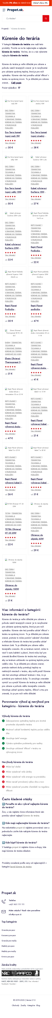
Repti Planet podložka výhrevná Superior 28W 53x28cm (40, 307)
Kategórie (31, 1005)
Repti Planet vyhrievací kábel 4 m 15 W (39, 422)
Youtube (12, 984)
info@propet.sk (15, 914)
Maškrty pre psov (8, 946)
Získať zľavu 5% (40, 2)
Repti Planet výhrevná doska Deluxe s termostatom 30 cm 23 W (12, 425)
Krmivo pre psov (8, 956)
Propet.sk (15, 10)
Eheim (7, 342)
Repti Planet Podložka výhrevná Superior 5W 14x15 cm (40, 249)
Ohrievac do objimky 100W (12, 587)
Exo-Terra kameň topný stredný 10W (39, 134)
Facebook (5, 984)
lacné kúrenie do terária (21, 866)
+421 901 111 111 (16, 904)
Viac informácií (10, 143)
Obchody (15, 1005)
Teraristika (10, 113)
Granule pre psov (8, 930)
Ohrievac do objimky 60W (37, 537)
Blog (38, 1005)
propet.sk (20, 827)
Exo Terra (9, 110)
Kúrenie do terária (18, 28)
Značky (23, 1005)
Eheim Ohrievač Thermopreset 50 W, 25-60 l (13, 360)
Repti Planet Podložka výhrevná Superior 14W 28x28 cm (14, 307)
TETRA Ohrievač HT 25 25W (13, 531)
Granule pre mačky (9, 940)
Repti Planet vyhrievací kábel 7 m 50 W (39, 481)
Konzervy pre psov (9, 935)
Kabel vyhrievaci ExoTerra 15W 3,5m (39, 190)
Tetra (7, 513)
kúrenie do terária (31, 815)
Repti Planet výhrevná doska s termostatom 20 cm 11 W (39, 366)
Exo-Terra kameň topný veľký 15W (13, 190)
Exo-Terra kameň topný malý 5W (13, 134)
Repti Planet (36, 225)
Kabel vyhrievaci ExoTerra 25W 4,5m (13, 246)
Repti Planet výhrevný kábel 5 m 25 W (13, 481)
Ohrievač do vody (13, 354)
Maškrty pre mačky (9, 951)
